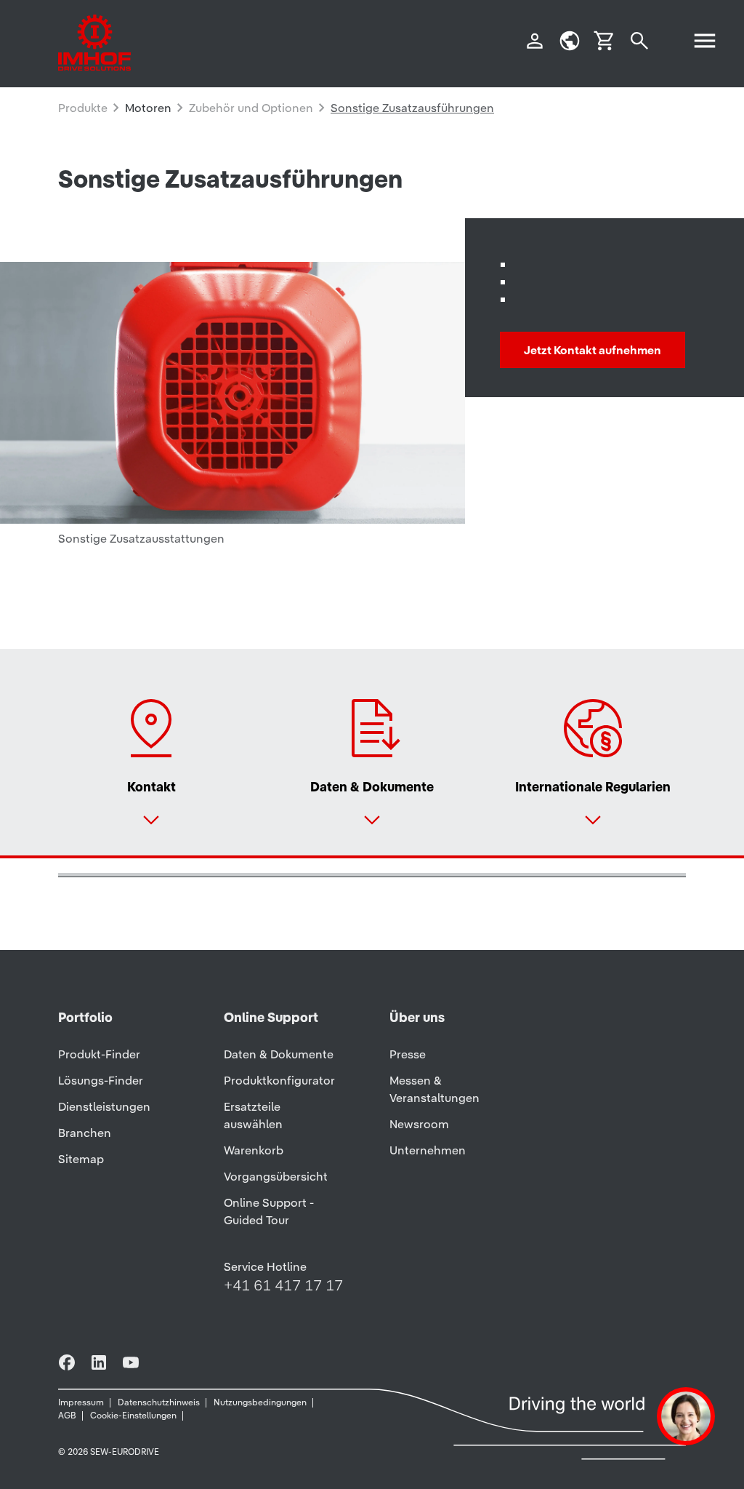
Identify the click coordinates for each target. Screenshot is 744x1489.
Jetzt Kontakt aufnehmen (592, 350)
